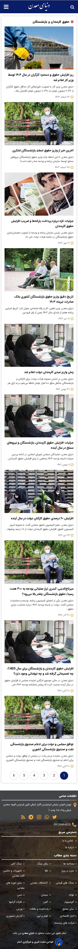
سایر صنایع (68, 909)
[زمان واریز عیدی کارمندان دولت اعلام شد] (39, 345)
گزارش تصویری (14, 916)
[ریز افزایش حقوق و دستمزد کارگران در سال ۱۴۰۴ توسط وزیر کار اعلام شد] (39, 47)
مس (20, 895)
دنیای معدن (27, 933)
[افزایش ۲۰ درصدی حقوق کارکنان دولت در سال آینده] (39, 491)
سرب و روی (68, 871)
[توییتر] (53, 818)
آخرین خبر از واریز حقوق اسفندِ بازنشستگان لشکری (42, 150)
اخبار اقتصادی (67, 916)
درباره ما (70, 847)
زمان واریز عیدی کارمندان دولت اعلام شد (48, 372)
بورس (19, 909)
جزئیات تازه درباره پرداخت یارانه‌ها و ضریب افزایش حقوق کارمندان (42, 224)
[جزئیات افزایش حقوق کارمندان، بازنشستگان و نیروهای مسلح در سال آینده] (39, 415)
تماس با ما (68, 841)
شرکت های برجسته (64, 923)
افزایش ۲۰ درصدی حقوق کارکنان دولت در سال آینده (42, 518)
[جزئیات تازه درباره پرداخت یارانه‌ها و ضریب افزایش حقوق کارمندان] (39, 194)
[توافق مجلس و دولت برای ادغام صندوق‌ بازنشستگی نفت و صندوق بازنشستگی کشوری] (39, 717)
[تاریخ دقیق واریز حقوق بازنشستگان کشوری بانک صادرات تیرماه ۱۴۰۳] (39, 269)
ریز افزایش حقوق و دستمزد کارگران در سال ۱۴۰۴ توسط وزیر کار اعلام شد (40, 77)
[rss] (23, 818)
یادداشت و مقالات (39, 909)
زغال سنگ (43, 864)
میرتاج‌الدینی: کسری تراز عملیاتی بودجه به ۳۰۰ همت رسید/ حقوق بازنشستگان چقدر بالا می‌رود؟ (41, 591)
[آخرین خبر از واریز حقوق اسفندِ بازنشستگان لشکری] (39, 123)
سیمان (45, 895)
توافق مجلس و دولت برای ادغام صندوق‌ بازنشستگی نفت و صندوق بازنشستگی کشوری (41, 747)
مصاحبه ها (69, 864)
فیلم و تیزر (43, 916)
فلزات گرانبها (16, 902)
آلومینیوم (70, 902)
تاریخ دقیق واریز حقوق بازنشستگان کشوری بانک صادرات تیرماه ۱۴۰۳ (43, 299)
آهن (46, 902)
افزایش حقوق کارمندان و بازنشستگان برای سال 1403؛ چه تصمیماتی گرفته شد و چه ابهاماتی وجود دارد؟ (40, 671)
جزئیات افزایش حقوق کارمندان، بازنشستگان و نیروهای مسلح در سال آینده (40, 445)
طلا (47, 871)
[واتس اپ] (45, 818)
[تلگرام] (29, 818)
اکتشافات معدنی (39, 883)
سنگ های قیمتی (65, 883)
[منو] (4, 4)
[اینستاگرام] (37, 818)
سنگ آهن (17, 864)
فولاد (72, 895)
